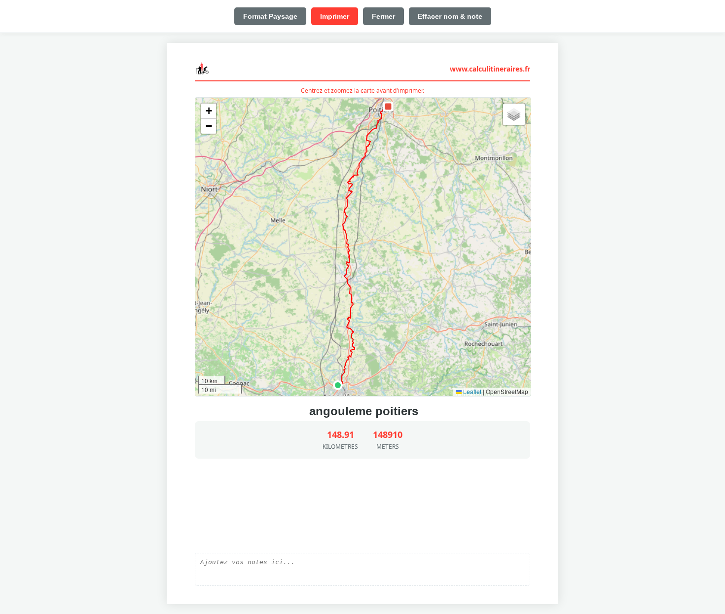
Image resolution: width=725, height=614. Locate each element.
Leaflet (471, 391)
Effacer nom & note (450, 16)
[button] (338, 385)
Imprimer (334, 16)
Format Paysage (270, 16)
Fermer (383, 16)
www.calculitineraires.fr (490, 68)
